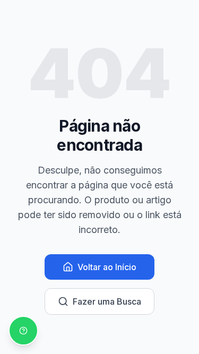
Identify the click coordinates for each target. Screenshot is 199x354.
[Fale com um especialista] (23, 331)
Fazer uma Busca (107, 301)
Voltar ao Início (106, 267)
